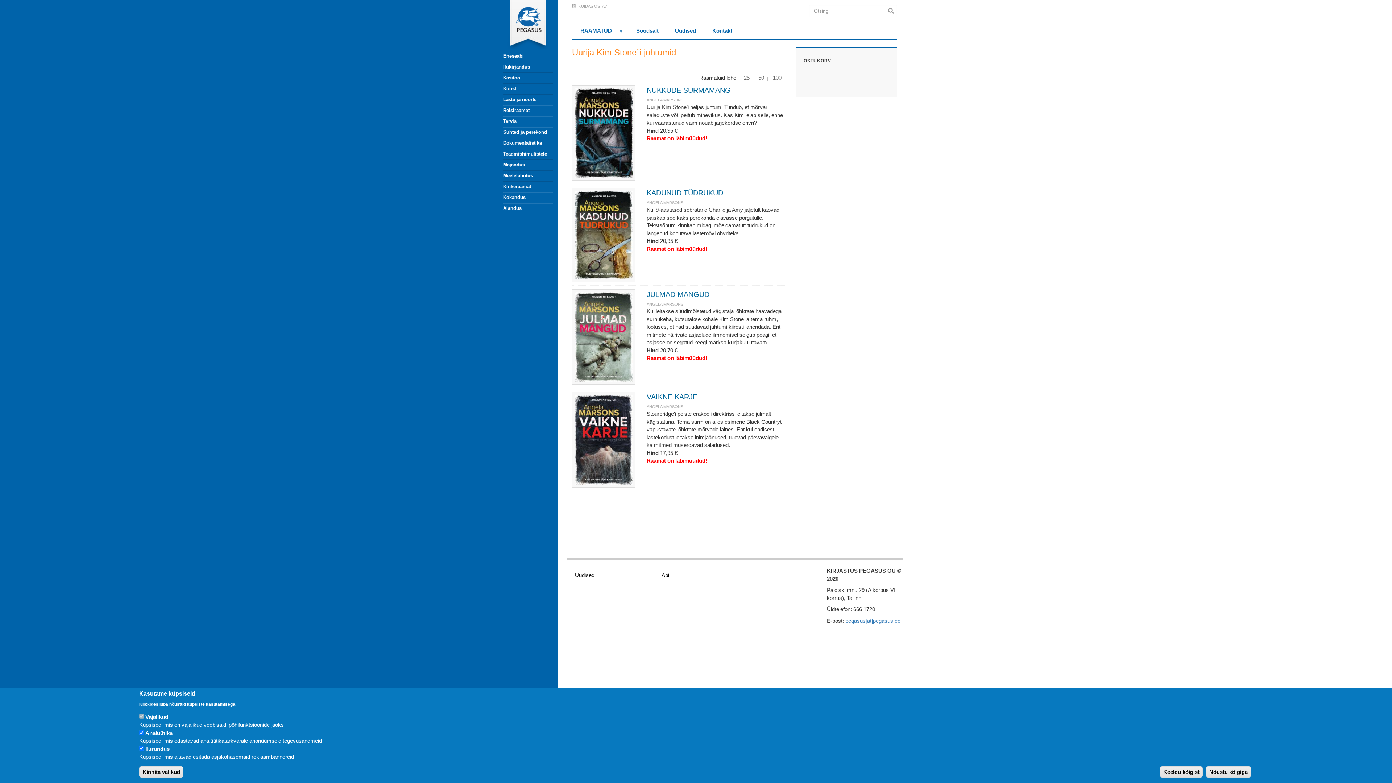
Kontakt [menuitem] (722, 31)
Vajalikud (156, 717)
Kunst (509, 88)
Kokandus (514, 197)
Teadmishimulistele (525, 154)
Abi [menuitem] (665, 575)
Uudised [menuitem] (685, 31)
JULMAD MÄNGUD (678, 294)
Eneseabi (513, 56)
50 (761, 78)
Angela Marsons (665, 100)
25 (747, 78)
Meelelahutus (518, 175)
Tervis (510, 121)
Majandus (514, 164)
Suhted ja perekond (525, 132)
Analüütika (159, 733)
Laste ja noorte (519, 99)
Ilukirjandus (516, 67)
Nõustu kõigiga (1228, 772)
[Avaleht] (524, 25)
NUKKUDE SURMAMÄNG (689, 90)
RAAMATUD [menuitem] (592, 33)
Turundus (157, 749)
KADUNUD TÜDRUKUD (685, 193)
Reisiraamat (516, 110)
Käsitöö (511, 77)
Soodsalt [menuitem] (647, 31)
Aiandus (512, 208)
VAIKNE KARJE (672, 397)
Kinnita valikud (161, 772)
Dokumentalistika (522, 143)
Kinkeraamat (517, 186)
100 (777, 78)
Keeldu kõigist (1181, 772)
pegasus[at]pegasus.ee (872, 621)
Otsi (892, 10)
